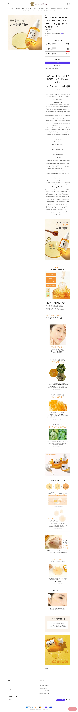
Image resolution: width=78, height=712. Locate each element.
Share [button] (47, 668)
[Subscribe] (27, 699)
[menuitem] (12, 8)
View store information (50, 72)
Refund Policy (10, 687)
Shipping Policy (10, 689)
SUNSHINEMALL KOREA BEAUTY (37, 709)
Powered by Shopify (45, 709)
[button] (9, 4)
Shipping (46, 31)
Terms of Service (11, 683)
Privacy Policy (10, 685)
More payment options (57, 65)
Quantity (46, 35)
